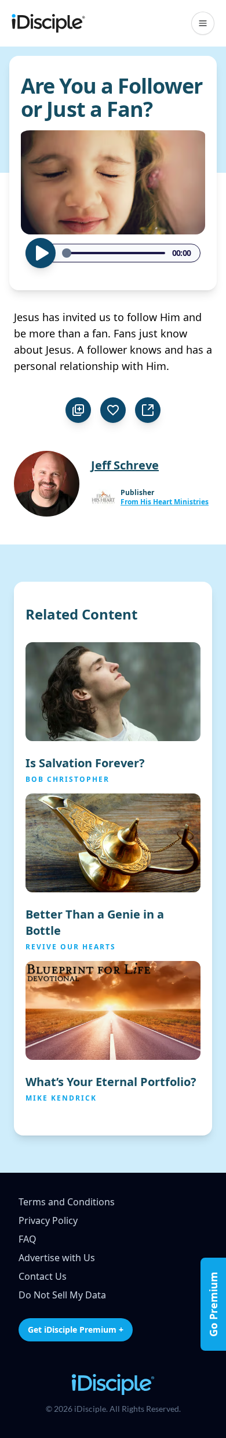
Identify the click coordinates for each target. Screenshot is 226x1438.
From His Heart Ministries (165, 502)
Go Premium (213, 1304)
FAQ (28, 1239)
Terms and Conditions (67, 1201)
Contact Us (43, 1276)
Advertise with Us (57, 1257)
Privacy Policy (48, 1220)
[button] (202, 23)
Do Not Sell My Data (62, 1294)
